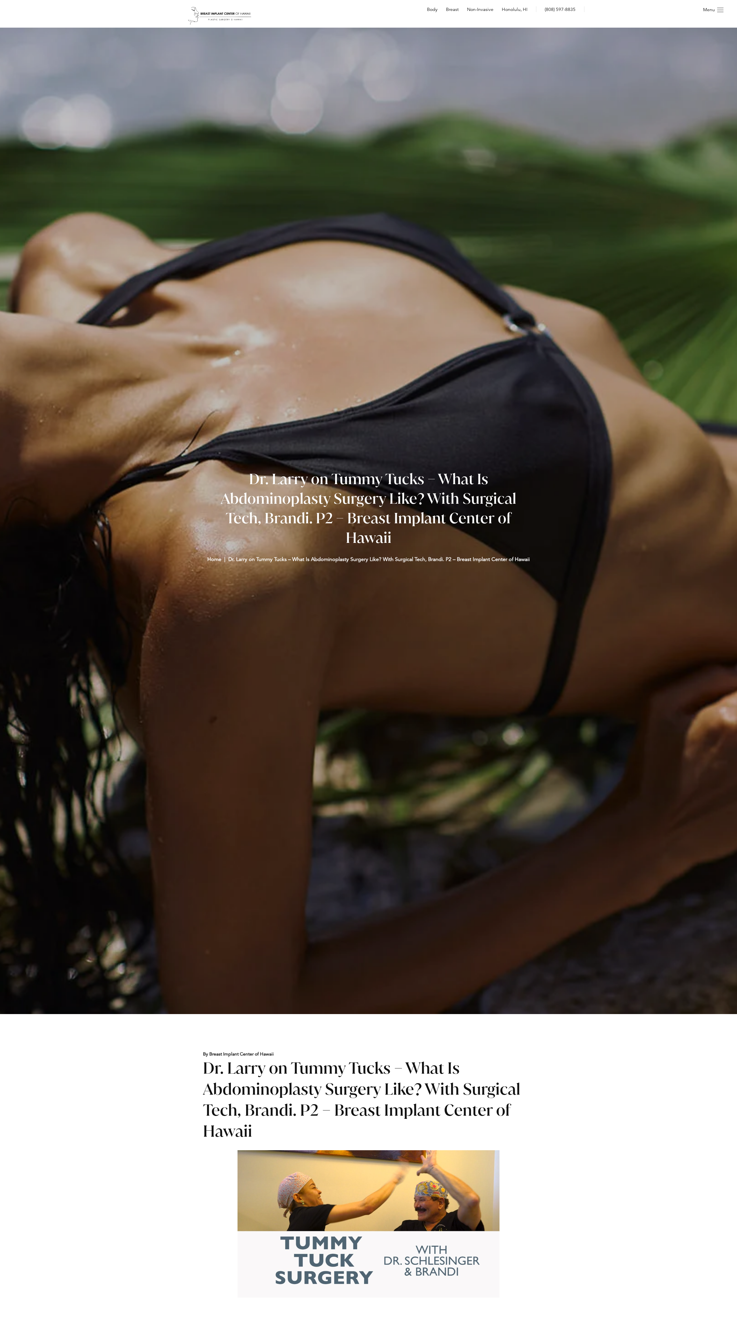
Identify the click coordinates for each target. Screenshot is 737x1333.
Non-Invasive (480, 9)
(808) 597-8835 (560, 9)
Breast (452, 9)
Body (432, 9)
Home (214, 559)
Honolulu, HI (514, 9)
